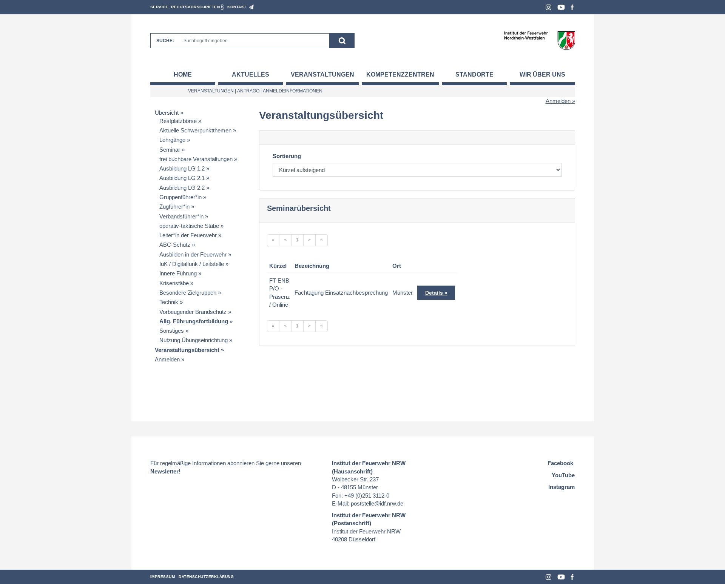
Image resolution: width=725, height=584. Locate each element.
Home (183, 74)
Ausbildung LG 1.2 (182, 168)
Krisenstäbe (174, 283)
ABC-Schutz (174, 244)
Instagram (548, 7)
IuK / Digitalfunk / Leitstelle (191, 264)
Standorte (474, 74)
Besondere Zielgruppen (187, 292)
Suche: (165, 40)
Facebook (572, 7)
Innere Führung (178, 273)
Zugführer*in (174, 206)
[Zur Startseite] (539, 40)
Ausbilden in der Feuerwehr (193, 254)
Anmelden (558, 101)
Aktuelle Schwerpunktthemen (195, 130)
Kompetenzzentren (400, 74)
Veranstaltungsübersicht (187, 350)
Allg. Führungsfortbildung (193, 321)
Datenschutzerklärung (206, 577)
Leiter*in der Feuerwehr (188, 235)
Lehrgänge (172, 140)
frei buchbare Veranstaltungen (196, 159)
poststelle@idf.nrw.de (377, 503)
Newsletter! (165, 471)
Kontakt (237, 7)
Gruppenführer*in (180, 197)
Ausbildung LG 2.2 (182, 187)
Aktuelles (250, 74)
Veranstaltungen (322, 74)
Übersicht (167, 112)
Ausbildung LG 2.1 (182, 178)
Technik (168, 302)
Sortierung (287, 156)
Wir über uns (542, 74)
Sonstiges (171, 330)
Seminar (169, 149)
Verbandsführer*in (181, 216)
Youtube (561, 7)
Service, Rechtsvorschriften (185, 7)
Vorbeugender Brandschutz (193, 312)
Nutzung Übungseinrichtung (193, 340)
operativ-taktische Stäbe (189, 226)
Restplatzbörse (178, 121)
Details (434, 293)
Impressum (162, 577)
